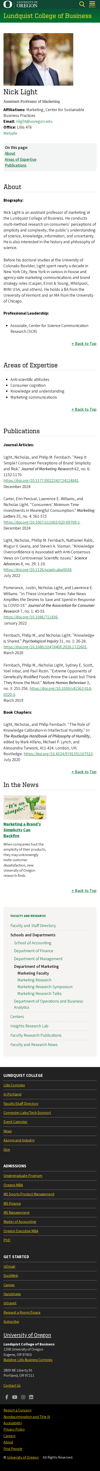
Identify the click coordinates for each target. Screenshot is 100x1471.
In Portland (12, 1094)
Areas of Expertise (20, 159)
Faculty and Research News (34, 1045)
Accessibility (12, 1423)
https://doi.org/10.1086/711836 (30, 617)
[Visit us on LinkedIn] (31, 1397)
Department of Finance (33, 951)
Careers (9, 1436)
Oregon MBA (13, 1185)
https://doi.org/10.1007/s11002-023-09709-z (41, 522)
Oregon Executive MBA (20, 1231)
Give (6, 1149)
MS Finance (12, 1203)
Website (10, 133)
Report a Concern (17, 1410)
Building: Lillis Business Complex (28, 1359)
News (7, 1131)
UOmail (9, 1266)
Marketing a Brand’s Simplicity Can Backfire (22, 830)
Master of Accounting (19, 1221)
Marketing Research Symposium (45, 987)
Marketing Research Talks (39, 994)
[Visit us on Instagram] (23, 1397)
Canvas (8, 1285)
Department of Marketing (36, 966)
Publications (16, 165)
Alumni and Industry (19, 1140)
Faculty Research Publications (36, 1035)
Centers (17, 1017)
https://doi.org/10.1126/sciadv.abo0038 (37, 570)
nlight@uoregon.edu (34, 121)
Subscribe (11, 1321)
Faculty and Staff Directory (33, 926)
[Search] (82, 4)
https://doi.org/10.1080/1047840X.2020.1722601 (45, 647)
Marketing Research (34, 980)
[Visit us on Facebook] (6, 1397)
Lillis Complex (14, 1085)
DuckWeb (10, 1275)
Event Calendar (15, 1121)
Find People (12, 1448)
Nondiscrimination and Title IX (26, 1416)
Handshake (12, 1294)
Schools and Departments (33, 935)
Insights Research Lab (29, 1026)
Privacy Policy (14, 1429)
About (10, 153)
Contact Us (11, 1385)
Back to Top (86, 344)
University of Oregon (27, 1335)
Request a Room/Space (21, 1312)
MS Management (16, 1212)
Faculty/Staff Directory (20, 1103)
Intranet (10, 1303)
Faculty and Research (28, 916)
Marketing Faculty (33, 973)
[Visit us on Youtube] (14, 1397)
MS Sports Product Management (28, 1194)
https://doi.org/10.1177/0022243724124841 (41, 481)
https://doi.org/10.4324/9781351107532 (58, 754)
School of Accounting (32, 943)
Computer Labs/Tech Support (27, 1112)
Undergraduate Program (22, 1175)
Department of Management (38, 959)
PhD (6, 1240)
